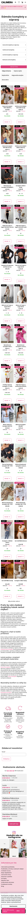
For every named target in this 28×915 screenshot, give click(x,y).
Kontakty (4, 878)
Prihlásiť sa (6, 759)
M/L (7, 114)
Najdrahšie (5, 75)
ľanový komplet (5, 667)
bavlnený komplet (6, 692)
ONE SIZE (20, 114)
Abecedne (5, 80)
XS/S (7, 154)
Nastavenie (13, 906)
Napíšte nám (5, 880)
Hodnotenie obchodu (14, 767)
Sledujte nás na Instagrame (14, 836)
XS (19, 193)
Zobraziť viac (14, 824)
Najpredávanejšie (17, 75)
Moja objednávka (6, 872)
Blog (2, 886)
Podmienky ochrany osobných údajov (12, 869)
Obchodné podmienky (7, 867)
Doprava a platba (6, 876)
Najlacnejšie (18, 71)
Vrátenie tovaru (6, 871)
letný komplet (12, 676)
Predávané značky (6, 884)
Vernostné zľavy (6, 874)
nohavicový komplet (7, 649)
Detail (6, 122)
